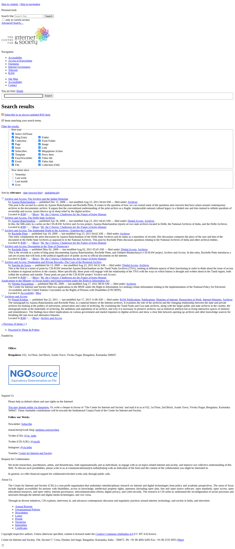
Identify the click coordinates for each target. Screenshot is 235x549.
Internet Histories (212, 299)
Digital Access (135, 220)
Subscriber (21, 151)
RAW (11, 73)
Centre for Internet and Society (35, 453)
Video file (47, 158)
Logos (18, 515)
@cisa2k (35, 441)
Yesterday (20, 174)
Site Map (13, 78)
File (17, 164)
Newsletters (21, 512)
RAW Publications (130, 299)
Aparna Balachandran (23, 202)
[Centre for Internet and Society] (26, 46)
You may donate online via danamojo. (28, 407)
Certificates (21, 528)
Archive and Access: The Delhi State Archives (30, 217)
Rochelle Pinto (20, 233)
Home (20, 91)
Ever (17, 184)
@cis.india (26, 447)
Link (44, 147)
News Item (48, 154)
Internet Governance (19, 66)
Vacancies (20, 521)
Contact (12, 85)
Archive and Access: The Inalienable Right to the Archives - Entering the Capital (48, 230)
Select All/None (23, 133)
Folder (45, 137)
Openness (13, 63)
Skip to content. (9, 4)
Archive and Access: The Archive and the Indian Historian (36, 198)
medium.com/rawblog (47, 429)
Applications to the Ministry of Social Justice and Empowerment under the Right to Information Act (55, 280)
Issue (18, 147)
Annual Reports (23, 506)
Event (18, 161)
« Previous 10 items (12, 324)
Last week (20, 177)
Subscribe (26, 424)
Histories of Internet (167, 299)
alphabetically (52, 192)
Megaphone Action (52, 151)
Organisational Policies (27, 509)
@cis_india (30, 435)
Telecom (13, 70)
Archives (132, 202)
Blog (38, 293)
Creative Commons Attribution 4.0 (114, 534)
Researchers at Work (190, 299)
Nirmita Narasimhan (23, 283)
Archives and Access (16, 296)
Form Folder (48, 140)
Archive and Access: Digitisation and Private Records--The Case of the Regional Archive (53, 262)
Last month (21, 181)
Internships (21, 525)
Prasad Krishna (20, 299)
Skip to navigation (30, 4)
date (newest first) (32, 192)
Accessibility (15, 57)
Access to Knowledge (20, 60)
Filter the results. (10, 126)
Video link (47, 161)
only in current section (18, 19)
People (19, 518)
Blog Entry (21, 137)
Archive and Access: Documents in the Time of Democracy (37, 246)
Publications (148, 299)
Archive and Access (51, 318)
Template (20, 154)
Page (17, 144)
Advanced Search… (12, 22)
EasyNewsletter (23, 158)
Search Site (7, 16)
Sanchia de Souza (21, 265)
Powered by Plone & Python (23, 329)
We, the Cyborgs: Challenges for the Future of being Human (73, 214)
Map (180, 539)
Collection (20, 140)
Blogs (36, 214)
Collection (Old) (51, 164)
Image (45, 144)
